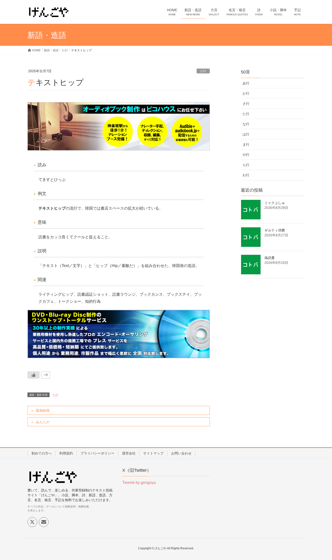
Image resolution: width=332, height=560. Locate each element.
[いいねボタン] (33, 375)
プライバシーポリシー (97, 453)
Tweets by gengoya (139, 482)
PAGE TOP (320, 538)
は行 (246, 134)
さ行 (246, 104)
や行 (246, 155)
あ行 (246, 83)
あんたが (43, 422)
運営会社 (129, 453)
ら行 (246, 165)
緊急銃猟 (43, 410)
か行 (246, 93)
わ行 (246, 175)
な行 (246, 124)
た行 (203, 71)
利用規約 (66, 453)
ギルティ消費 (274, 230)
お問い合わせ (181, 453)
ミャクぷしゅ (274, 203)
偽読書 (269, 258)
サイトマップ (153, 453)
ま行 (246, 144)
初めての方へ (41, 453)
